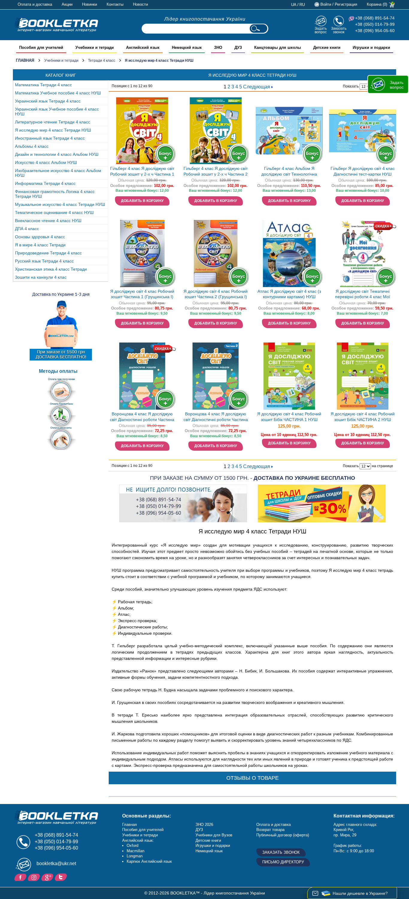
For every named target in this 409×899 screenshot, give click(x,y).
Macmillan (135, 851)
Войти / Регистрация (338, 4)
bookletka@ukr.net (56, 863)
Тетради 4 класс (101, 60)
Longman (135, 856)
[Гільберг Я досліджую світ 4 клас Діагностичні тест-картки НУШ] (362, 130)
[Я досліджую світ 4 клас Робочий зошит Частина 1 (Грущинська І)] (142, 253)
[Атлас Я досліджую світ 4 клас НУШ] (289, 253)
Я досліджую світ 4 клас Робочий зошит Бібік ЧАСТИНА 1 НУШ (289, 416)
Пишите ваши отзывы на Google (48, 877)
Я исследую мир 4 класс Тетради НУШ (53, 130)
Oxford (132, 845)
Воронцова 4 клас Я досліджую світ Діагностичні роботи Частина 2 (216, 417)
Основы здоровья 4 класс (40, 236)
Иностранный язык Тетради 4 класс (50, 138)
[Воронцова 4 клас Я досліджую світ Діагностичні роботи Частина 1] (142, 376)
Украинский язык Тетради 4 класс (48, 101)
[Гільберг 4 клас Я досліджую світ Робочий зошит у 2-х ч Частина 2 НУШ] (215, 130)
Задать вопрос (321, 30)
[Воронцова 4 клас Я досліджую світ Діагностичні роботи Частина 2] (215, 376)
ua (293, 4)
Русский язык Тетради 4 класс (44, 261)
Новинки (89, 4)
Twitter (61, 877)
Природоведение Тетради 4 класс (48, 253)
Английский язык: (138, 840)
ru (302, 4)
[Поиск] (258, 28)
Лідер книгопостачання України (205, 19)
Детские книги (208, 840)
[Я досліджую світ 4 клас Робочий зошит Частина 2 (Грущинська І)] (215, 253)
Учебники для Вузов (214, 835)
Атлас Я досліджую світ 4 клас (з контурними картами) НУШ (289, 294)
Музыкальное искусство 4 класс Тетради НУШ (60, 204)
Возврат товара (270, 829)
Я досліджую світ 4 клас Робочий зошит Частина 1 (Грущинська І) (142, 294)
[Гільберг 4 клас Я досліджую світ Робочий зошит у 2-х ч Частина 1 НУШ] (142, 130)
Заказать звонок (338, 30)
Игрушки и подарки (213, 845)
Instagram (34, 877)
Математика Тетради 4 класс (43, 84)
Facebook (21, 877)
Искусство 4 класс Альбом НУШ (46, 162)
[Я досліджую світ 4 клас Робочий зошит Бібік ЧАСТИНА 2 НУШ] (362, 376)
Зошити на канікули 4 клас (40, 277)
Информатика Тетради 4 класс (45, 183)
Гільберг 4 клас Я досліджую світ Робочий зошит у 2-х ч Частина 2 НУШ (216, 172)
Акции (67, 4)
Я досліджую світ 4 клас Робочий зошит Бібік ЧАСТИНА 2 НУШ (363, 416)
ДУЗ (199, 829)
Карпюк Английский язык (149, 861)
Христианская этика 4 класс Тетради (51, 269)
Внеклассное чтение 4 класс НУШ (48, 220)
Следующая (257, 86)
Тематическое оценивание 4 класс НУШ (54, 212)
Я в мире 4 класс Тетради (40, 244)
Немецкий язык (209, 851)
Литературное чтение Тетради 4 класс (52, 122)
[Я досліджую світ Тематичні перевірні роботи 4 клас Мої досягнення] (362, 253)
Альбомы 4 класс (32, 146)
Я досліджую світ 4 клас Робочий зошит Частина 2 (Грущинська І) (216, 294)
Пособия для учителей (142, 829)
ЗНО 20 (202, 824)
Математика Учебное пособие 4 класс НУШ (58, 92)
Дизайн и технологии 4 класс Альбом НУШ (57, 154)
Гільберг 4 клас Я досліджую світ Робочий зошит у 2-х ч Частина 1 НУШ (142, 172)
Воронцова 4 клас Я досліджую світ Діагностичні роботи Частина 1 (142, 417)
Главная (25, 60)
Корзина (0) (377, 4)
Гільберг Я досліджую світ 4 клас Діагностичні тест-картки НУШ (363, 171)
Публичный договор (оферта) (282, 835)
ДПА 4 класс (27, 228)
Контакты (115, 4)
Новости (140, 4)
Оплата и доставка (35, 4)
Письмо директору (283, 862)
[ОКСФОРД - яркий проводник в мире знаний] (56, 24)
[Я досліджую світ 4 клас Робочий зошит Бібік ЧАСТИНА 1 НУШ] (289, 376)
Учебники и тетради (61, 60)
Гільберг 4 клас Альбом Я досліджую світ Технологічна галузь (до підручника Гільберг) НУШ (289, 172)
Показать (351, 86)
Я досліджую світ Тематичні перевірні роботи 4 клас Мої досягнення (362, 295)
